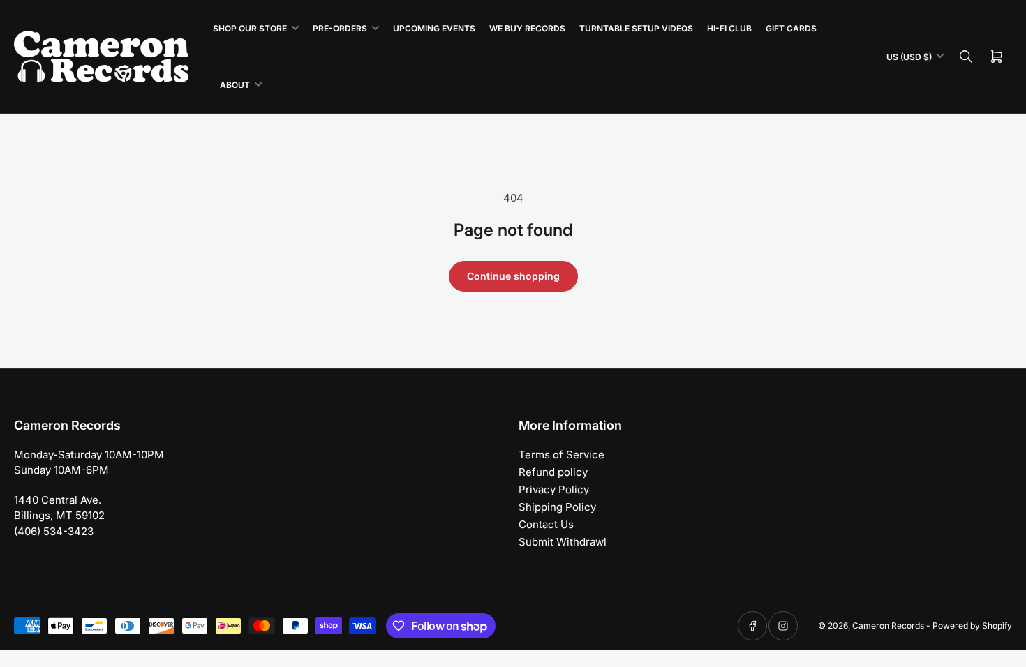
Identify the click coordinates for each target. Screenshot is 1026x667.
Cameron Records (888, 625)
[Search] (966, 56)
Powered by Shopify (972, 625)
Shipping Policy (557, 507)
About (235, 85)
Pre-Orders (340, 28)
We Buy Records (527, 28)
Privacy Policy (554, 489)
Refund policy (553, 472)
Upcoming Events (434, 28)
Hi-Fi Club (729, 28)
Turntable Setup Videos (636, 28)
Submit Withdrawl (563, 541)
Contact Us (546, 524)
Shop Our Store (250, 28)
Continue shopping (513, 276)
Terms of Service (561, 454)
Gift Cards (791, 28)
